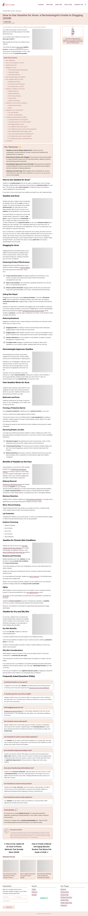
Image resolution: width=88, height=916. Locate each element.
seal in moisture (34, 576)
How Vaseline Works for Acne (14, 79)
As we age (6, 595)
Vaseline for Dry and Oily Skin (14, 110)
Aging (10, 107)
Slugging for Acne (11, 67)
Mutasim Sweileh (7, 21)
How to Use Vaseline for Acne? (15, 62)
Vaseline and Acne (11, 65)
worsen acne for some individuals (39, 687)
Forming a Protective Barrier (16, 84)
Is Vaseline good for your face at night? (19, 122)
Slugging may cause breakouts (13, 711)
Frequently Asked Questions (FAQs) (16, 117)
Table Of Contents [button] (10, 58)
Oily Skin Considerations (15, 115)
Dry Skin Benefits (13, 112)
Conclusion (9, 141)
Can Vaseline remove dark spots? (18, 126)
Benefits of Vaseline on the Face (15, 89)
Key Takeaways (10, 60)
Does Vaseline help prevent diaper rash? (20, 131)
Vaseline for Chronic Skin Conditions (16, 103)
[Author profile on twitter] (48, 830)
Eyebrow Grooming (14, 100)
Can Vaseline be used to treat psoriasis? (19, 136)
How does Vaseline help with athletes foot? (20, 134)
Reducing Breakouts (14, 74)
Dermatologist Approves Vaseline (15, 77)
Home (12, 11)
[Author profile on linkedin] (50, 830)
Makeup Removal (13, 91)
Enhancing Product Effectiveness (18, 70)
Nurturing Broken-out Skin (16, 86)
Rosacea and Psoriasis (14, 105)
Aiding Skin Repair (13, 72)
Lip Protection (12, 98)
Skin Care (18, 11)
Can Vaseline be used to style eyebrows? (20, 138)
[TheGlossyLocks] (12, 4)
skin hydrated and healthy (34, 499)
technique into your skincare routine (33, 310)
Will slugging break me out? (16, 124)
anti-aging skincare (32, 592)
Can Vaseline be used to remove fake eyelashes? (22, 129)
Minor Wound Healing (14, 96)
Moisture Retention (13, 93)
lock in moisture (25, 267)
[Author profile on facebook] (45, 830)
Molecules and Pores (14, 81)
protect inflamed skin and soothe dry (14, 552)
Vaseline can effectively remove (12, 484)
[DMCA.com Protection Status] (44, 898)
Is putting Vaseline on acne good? (18, 119)
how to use (19, 47)
